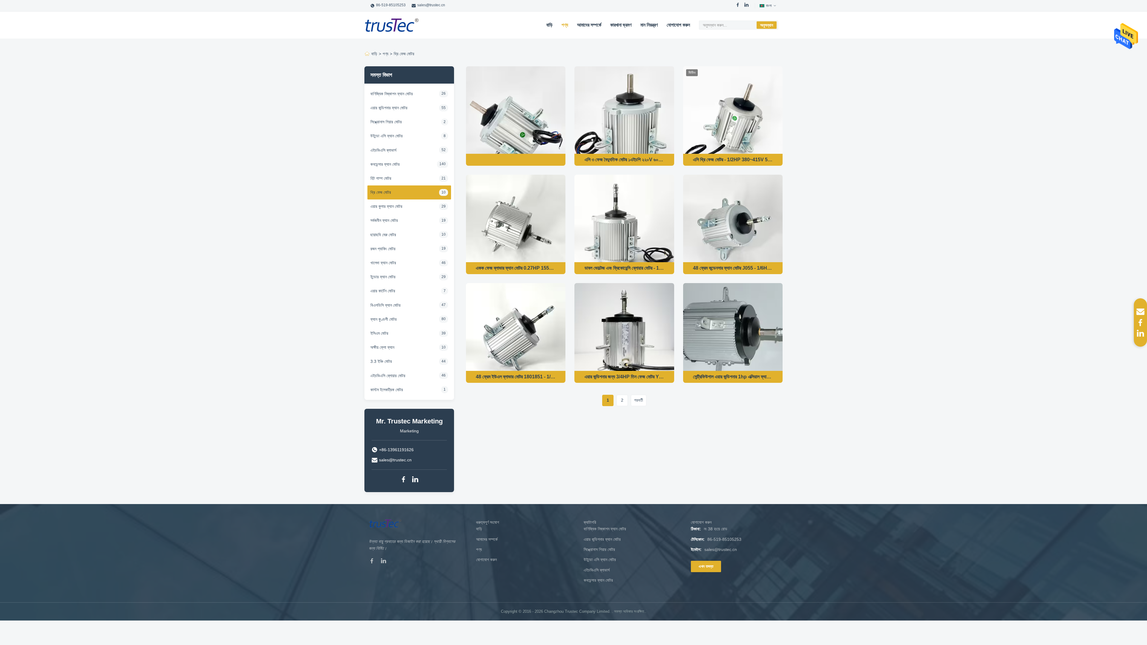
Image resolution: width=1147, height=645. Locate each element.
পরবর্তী (638, 400)
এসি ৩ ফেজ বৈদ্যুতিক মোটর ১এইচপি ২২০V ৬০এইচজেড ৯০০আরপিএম (624, 159)
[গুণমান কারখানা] (516, 160)
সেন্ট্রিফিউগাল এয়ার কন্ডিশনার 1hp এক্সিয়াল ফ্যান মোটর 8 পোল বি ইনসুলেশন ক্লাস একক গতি (733, 376)
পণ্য (565, 24)
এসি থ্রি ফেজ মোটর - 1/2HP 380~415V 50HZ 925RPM (733, 159)
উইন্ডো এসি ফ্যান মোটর (600, 559)
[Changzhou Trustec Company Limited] (391, 25)
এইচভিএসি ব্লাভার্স (597, 570)
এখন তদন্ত (706, 566)
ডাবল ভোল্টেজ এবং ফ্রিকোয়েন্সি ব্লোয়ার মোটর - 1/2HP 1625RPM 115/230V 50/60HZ (624, 268)
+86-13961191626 (396, 449)
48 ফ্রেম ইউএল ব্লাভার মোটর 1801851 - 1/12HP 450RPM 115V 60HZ (516, 376)
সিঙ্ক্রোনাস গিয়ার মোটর (599, 549)
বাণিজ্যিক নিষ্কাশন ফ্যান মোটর (605, 528)
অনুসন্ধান (766, 25)
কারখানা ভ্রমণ (620, 24)
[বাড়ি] (367, 53)
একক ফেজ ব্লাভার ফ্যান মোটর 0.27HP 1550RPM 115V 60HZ (516, 268)
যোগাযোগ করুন (678, 24)
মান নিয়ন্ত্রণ (649, 24)
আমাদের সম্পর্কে (589, 24)
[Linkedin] (415, 480)
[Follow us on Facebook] (1140, 322)
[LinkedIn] (746, 5)
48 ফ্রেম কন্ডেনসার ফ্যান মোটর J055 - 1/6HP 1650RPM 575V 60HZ (733, 268)
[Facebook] (737, 5)
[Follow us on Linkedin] (1140, 333)
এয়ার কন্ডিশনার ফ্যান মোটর (602, 539)
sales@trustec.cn (431, 5)
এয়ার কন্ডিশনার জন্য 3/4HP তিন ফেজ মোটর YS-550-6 (624, 376)
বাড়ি (549, 24)
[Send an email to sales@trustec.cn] (1140, 312)
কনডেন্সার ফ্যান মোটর (598, 580)
